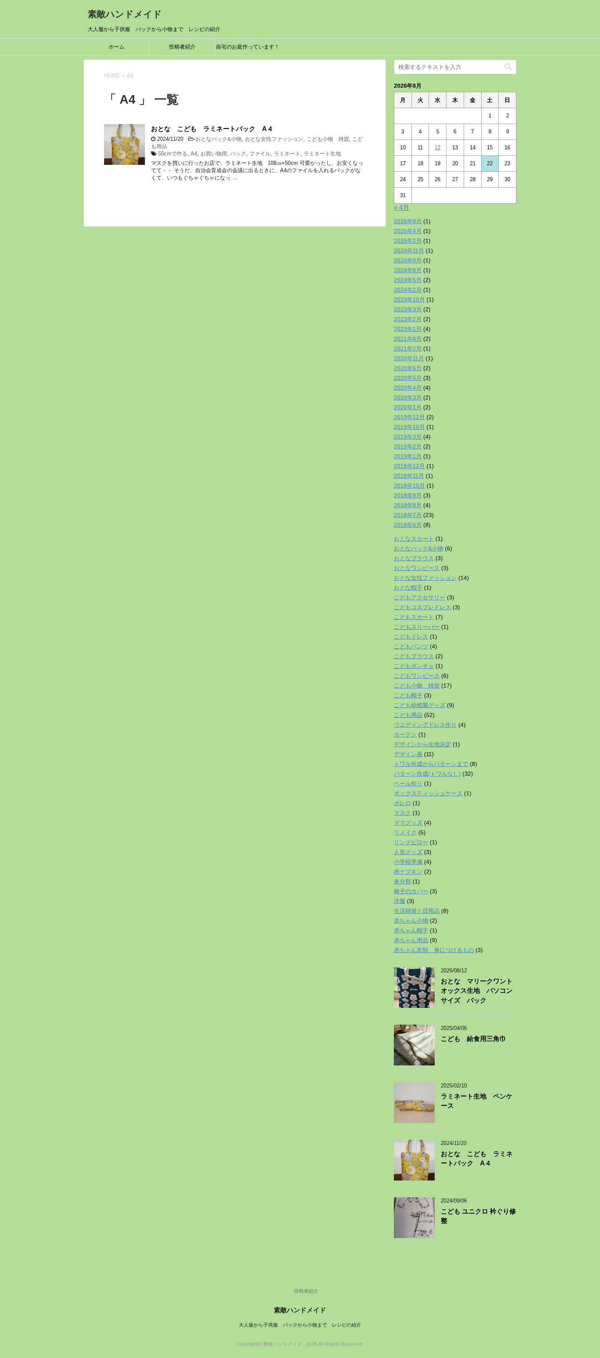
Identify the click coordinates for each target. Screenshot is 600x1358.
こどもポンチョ (414, 666)
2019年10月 (409, 427)
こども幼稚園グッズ (419, 705)
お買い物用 (213, 154)
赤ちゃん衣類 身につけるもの (434, 950)
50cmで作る (172, 154)
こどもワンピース (417, 675)
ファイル (260, 154)
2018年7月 (408, 515)
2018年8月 (408, 505)
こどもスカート (414, 617)
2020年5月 (408, 378)
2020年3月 (408, 397)
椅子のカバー (411, 891)
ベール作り (408, 783)
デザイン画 (408, 754)
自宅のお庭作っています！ (248, 47)
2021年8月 (408, 338)
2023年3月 (408, 309)
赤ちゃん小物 (411, 920)
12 (437, 147)
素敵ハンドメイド (125, 14)
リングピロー (411, 842)
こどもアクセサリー (419, 597)
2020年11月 (409, 358)
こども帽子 (408, 695)
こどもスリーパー (417, 627)
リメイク (405, 832)
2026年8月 (408, 221)
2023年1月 (408, 329)
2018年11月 (409, 476)
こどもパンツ (411, 646)
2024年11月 (409, 250)
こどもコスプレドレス (422, 607)
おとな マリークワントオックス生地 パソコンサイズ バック (477, 991)
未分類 (402, 881)
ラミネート (287, 154)
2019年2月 (408, 446)
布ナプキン (408, 871)
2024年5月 (408, 280)
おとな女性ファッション (274, 139)
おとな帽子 (408, 587)
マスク (402, 813)
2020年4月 (408, 387)
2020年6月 (408, 368)
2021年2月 (408, 348)
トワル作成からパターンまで (431, 764)
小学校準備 (408, 862)
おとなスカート (414, 538)
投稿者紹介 (182, 47)
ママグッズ (408, 822)
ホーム (116, 47)
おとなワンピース (417, 568)
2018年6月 (408, 524)
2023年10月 (409, 299)
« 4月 (401, 207)
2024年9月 (408, 260)
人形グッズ (408, 852)
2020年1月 (408, 407)
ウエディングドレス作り (425, 724)
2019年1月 (408, 456)
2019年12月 (409, 417)
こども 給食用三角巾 (473, 1038)
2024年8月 (408, 270)
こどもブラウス (414, 656)
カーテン (405, 734)
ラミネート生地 (322, 154)
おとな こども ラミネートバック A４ (212, 128)
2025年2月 (408, 240)
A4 (194, 154)
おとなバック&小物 (219, 139)
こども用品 (408, 715)
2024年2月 (408, 289)
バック (238, 154)
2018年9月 (408, 495)
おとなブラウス (414, 558)
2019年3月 (408, 436)
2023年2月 (408, 319)
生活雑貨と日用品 (417, 911)
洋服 (399, 901)
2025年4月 (408, 231)
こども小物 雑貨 (328, 139)
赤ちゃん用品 (411, 940)
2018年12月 (409, 466)
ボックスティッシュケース (428, 793)
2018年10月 (409, 485)
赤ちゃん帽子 (411, 930)
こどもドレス (411, 636)
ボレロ (402, 803)
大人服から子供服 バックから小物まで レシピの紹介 (300, 1325)
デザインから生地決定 (422, 744)
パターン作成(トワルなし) (427, 773)
